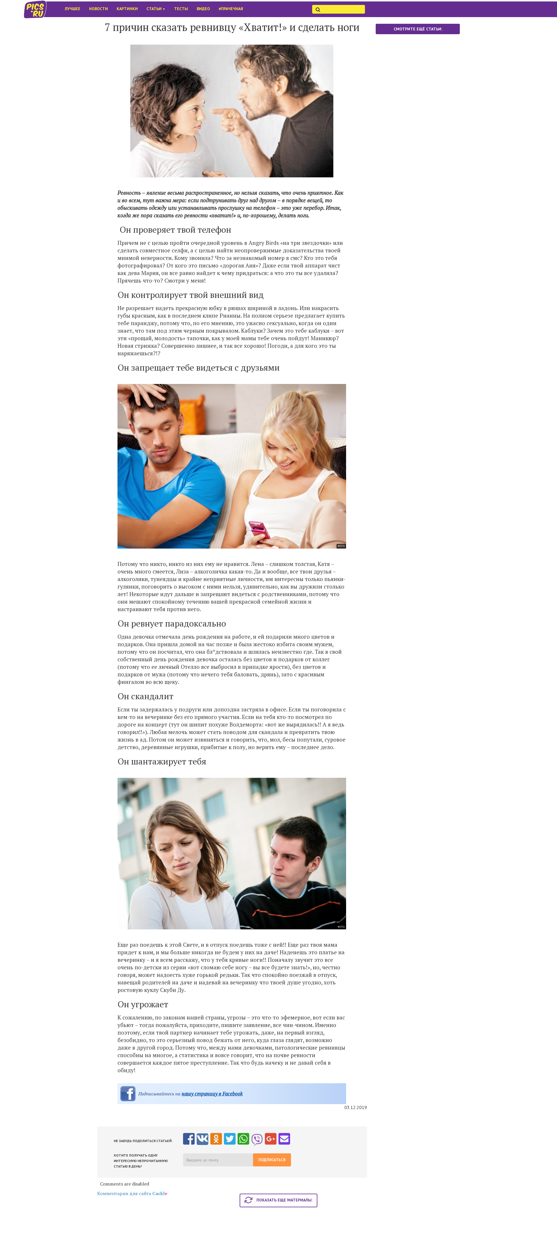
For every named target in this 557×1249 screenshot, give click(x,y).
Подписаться (271, 1159)
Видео (203, 8)
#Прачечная (231, 8)
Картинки (127, 8)
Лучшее (72, 8)
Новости (98, 8)
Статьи (156, 8)
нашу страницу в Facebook (212, 1093)
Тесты (181, 8)
